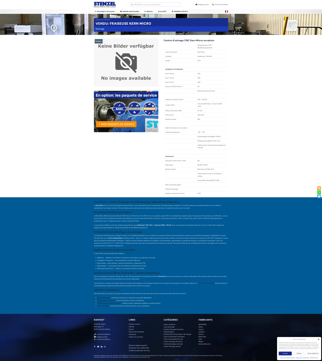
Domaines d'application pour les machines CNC (108, 355)
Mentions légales (314, 357)
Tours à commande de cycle (173, 339)
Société (131, 327)
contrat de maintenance (206, 283)
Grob (200, 339)
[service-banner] (126, 92)
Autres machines (169, 324)
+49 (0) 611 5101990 (221, 5)
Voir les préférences (312, 353)
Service (131, 329)
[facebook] (95, 346)
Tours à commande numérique (174, 337)
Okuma (201, 334)
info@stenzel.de (203, 5)
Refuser (299, 353)
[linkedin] (102, 346)
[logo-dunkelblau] (105, 2)
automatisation (169, 332)
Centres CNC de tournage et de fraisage (177, 334)
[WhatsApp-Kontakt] (319, 191)
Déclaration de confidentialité (302, 357)
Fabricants (132, 334)
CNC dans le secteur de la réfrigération (117, 357)
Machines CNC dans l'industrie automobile (163, 355)
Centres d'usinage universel (173, 344)
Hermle (201, 329)
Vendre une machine (136, 337)
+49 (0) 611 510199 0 (103, 339)
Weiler (201, 327)
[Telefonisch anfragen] (319, 187)
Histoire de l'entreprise (136, 332)
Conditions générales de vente (139, 351)
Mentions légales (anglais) (138, 345)
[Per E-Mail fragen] (319, 195)
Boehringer (202, 337)
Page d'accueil (99, 20)
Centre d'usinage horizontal (173, 342)
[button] (318, 339)
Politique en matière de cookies (287, 357)
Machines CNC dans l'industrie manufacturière (136, 355)
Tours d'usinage (169, 327)
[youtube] (98, 346)
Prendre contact (134, 324)
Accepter (285, 353)
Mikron (201, 342)
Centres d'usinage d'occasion (174, 329)
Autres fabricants (204, 344)
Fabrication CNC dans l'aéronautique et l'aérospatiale (192, 355)
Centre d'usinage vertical (172, 346)
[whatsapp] (105, 346)
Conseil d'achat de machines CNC (140, 357)
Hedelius (202, 332)
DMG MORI (202, 324)
